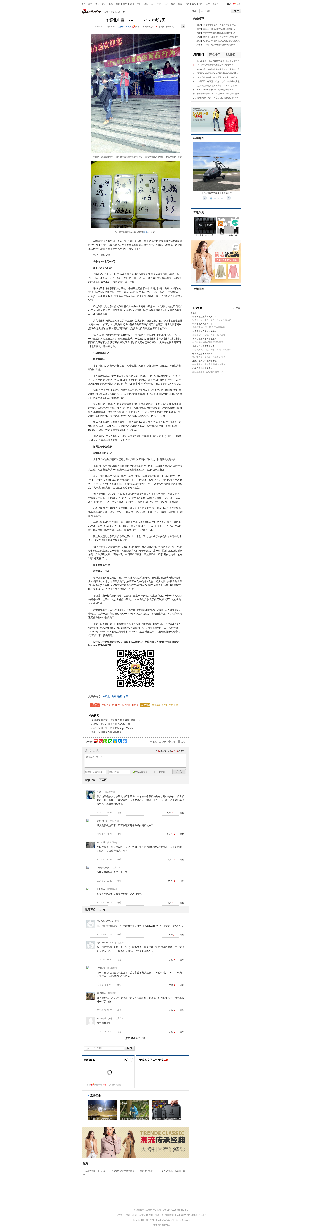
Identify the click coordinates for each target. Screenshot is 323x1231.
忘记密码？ (162, 771)
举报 (119, 813)
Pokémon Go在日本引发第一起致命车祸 (215, 89)
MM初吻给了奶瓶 (104, 1018)
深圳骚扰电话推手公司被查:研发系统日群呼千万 (116, 720)
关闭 (183, 741)
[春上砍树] (90, 848)
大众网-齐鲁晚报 (124, 26)
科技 (118, 3)
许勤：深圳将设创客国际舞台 (106, 732)
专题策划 (198, 212)
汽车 (201, 3)
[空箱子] (90, 797)
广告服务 (141, 1214)
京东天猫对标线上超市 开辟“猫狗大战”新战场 (217, 77)
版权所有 (166, 1225)
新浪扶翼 (197, 308)
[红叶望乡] (87, 889)
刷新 (103, 780)
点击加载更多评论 (135, 1038)
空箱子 (100, 791)
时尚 (159, 3)
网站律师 (169, 1214)
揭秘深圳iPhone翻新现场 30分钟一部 (110, 724)
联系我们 (150, 1214)
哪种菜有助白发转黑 (212, 36)
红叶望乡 (101, 889)
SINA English (180, 1214)
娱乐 (104, 3)
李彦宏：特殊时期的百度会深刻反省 (219, 28)
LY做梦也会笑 (103, 867)
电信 (117, 11)
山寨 (113, 696)
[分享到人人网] (119, 740)
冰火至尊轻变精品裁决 (124, 1171)
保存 (164, 741)
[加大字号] (183, 26)
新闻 (90, 3)
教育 (153, 3)
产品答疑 (203, 1214)
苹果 (145, 232)
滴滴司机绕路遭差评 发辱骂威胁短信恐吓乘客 (217, 73)
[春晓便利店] (87, 820)
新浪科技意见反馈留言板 (145, 1209)
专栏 (199, 44)
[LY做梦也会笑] (87, 867)
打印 (173, 741)
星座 (180, 3)
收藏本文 (170, 26)
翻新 (119, 696)
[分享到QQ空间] (114, 740)
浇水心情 (101, 967)
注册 (229, 3)
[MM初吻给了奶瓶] (90, 1024)
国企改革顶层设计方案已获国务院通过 (220, 25)
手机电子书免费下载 (176, 1171)
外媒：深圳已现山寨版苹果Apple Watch (112, 728)
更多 (215, 3)
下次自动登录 (141, 771)
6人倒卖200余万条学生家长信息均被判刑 (221, 40)
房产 (208, 3)
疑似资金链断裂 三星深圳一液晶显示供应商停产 (218, 93)
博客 (139, 3)
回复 (182, 812)
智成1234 (101, 993)
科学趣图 (198, 138)
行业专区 (236, 307)
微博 (132, 3)
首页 (84, 3)
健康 (173, 3)
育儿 (166, 3)
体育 (97, 3)
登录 (105, 1084)
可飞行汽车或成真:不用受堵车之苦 (216, 192)
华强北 (106, 696)
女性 (194, 3)
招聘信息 (159, 1214)
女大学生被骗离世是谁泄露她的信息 (219, 32)
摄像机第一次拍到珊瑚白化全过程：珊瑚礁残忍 (218, 69)
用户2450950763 (105, 921)
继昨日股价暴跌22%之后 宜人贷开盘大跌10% (217, 97)
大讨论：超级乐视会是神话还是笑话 (219, 44)
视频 (125, 3)
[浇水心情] (87, 968)
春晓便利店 (102, 820)
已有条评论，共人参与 (169, 750)
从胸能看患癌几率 (230, 36)
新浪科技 (108, 11)
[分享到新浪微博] (95, 740)
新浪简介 (120, 1214)
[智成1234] (90, 999)
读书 (146, 3)
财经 (111, 3)
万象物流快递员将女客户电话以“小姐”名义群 (217, 85)
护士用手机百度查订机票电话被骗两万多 (215, 65)
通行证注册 (192, 1214)
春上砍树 (101, 842)
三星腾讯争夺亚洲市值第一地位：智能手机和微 (218, 81)
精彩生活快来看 (147, 1171)
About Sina (131, 1214)
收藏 (187, 3)
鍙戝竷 (179, 772)
